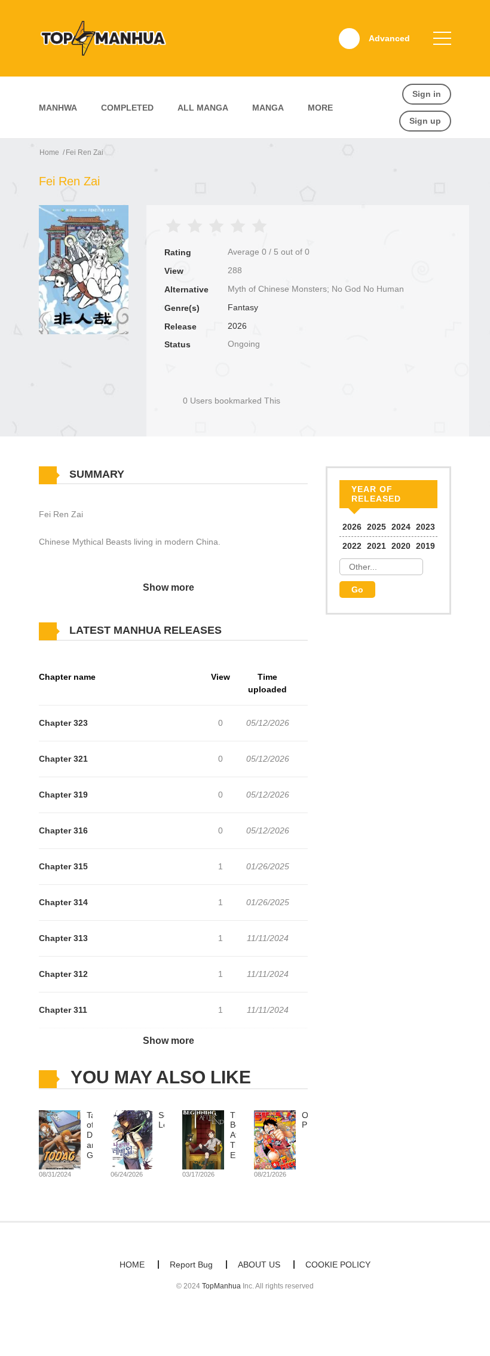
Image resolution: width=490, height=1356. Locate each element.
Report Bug (191, 1264)
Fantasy (243, 307)
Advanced (389, 38)
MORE (320, 107)
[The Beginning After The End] (203, 1139)
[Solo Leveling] (131, 1139)
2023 (425, 527)
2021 (376, 546)
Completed (127, 107)
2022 (352, 546)
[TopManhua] (108, 37)
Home (49, 152)
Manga (268, 107)
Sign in (426, 94)
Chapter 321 (63, 758)
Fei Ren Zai (84, 152)
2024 (401, 527)
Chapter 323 (63, 723)
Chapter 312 (63, 974)
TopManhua (221, 1286)
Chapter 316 (63, 830)
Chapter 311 (63, 1010)
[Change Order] (245, 631)
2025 (376, 527)
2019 (425, 546)
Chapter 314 (63, 902)
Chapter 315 (63, 866)
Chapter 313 (63, 938)
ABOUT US (259, 1264)
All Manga (202, 107)
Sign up (425, 121)
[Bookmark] (231, 380)
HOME (132, 1264)
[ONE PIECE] (275, 1139)
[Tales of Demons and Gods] (60, 1139)
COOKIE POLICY (337, 1264)
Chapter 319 (63, 794)
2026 (237, 326)
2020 (401, 546)
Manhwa (58, 107)
